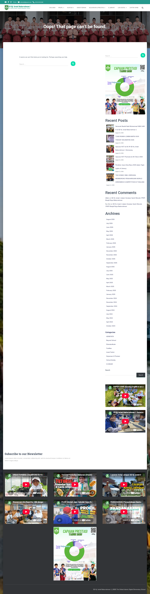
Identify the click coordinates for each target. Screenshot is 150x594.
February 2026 (111, 243)
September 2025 (111, 263)
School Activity (111, 360)
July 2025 (109, 270)
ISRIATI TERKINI (81, 7)
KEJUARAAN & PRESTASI (96, 7)
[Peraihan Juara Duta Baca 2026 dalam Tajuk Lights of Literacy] (110, 167)
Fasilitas (109, 348)
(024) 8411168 (39, 2)
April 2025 (109, 282)
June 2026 (109, 227)
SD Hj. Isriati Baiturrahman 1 (102, 589)
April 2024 (109, 322)
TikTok (15, 2)
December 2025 (111, 251)
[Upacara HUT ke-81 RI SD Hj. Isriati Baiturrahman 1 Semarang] (110, 149)
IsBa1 (107, 198)
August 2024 (110, 310)
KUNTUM (70, 7)
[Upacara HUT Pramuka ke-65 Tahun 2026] (110, 159)
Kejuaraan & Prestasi (113, 356)
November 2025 (111, 255)
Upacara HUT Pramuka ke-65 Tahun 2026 (129, 157)
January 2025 (110, 294)
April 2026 (109, 235)
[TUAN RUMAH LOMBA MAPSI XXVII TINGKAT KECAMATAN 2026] (110, 138)
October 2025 (110, 259)
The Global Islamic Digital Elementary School (130, 589)
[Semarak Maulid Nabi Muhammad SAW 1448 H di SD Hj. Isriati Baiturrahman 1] (110, 128)
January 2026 (110, 247)
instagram (11, 2)
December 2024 (111, 298)
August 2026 (110, 219)
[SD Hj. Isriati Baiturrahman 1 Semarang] (17, 7)
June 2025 (109, 274)
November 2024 (111, 302)
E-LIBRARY (111, 7)
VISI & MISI (52, 7)
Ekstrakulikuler (111, 344)
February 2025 (111, 290)
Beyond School (111, 340)
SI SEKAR (109, 364)
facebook (8, 2)
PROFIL (60, 7)
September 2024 (111, 306)
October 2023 (110, 326)
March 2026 (110, 239)
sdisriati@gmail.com (25, 2)
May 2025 (109, 278)
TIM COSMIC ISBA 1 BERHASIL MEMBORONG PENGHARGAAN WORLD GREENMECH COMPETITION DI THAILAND (129, 178)
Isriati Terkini (110, 352)
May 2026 (109, 231)
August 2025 (110, 266)
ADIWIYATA (110, 336)
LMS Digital (122, 7)
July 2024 (109, 314)
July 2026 (109, 223)
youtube (6, 2)
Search (107, 370)
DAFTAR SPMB (134, 7)
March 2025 (110, 286)
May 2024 (109, 318)
